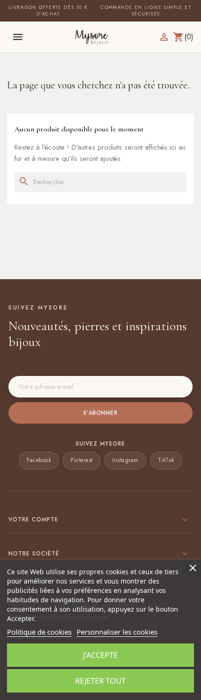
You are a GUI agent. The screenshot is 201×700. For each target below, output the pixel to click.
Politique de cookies (39, 631)
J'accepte (100, 655)
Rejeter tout (100, 681)
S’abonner (100, 413)
